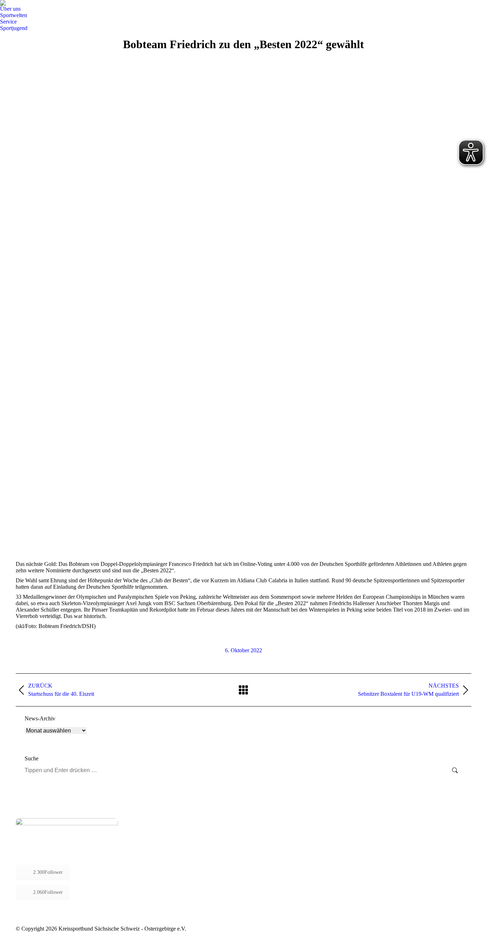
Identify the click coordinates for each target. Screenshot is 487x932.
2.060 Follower (48, 892)
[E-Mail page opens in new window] (160, 846)
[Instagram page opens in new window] (149, 846)
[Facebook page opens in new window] (139, 846)
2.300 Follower (48, 872)
